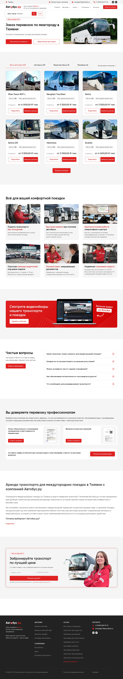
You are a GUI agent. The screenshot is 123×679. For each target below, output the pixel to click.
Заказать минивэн (41, 634)
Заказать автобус (41, 626)
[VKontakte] (113, 2)
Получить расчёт (33, 578)
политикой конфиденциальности (41, 582)
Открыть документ (16, 440)
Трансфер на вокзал (70, 646)
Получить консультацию (102, 454)
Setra (88, 94)
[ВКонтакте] (93, 633)
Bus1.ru (36, 6)
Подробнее (15, 111)
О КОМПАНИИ (40, 643)
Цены (36, 651)
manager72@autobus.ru (104, 628)
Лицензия (95, 672)
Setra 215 (13, 142)
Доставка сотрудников (71, 626)
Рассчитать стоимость (18, 42)
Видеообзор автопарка (47, 42)
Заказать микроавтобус (43, 630)
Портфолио (39, 647)
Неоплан (51, 142)
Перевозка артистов (71, 642)
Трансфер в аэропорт (71, 650)
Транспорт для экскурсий (72, 654)
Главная (57, 7)
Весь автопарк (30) (18, 65)
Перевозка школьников (71, 634)
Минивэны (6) (83, 65)
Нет (40, 14)
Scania (88, 142)
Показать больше (61, 170)
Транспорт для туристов (72, 630)
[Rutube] (116, 2)
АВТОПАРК (38, 622)
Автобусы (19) (39, 65)
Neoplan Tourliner (56, 94)
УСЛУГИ (66, 622)
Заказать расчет (30, 111)
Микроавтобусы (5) (61, 65)
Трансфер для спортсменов (73, 638)
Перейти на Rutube (19, 321)
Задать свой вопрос (15, 366)
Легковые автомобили (43, 638)
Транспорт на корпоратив (73, 658)
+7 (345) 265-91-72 (102, 2)
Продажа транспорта (43, 655)
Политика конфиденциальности (73, 672)
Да (34, 14)
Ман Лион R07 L (17, 94)
